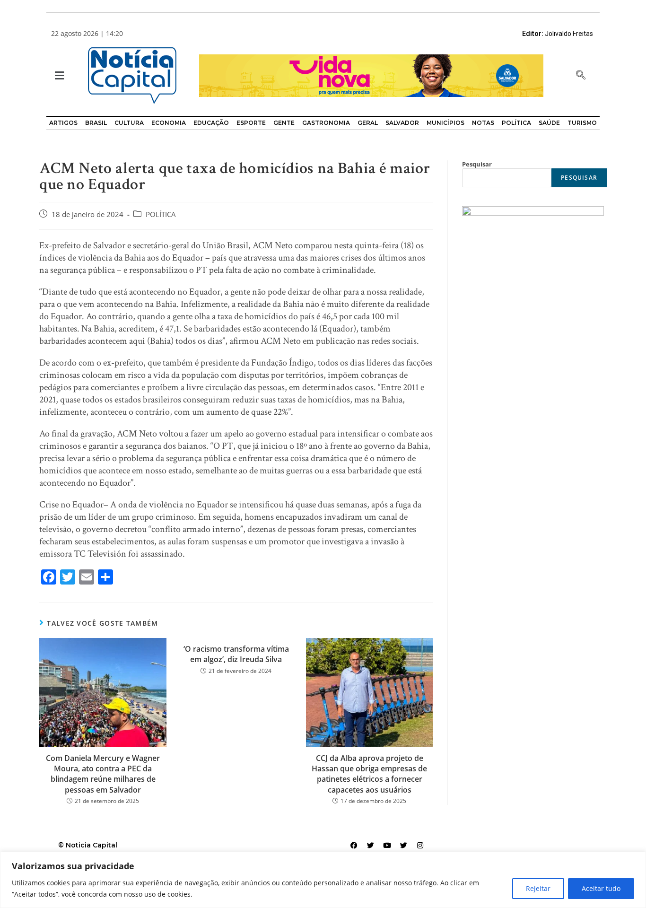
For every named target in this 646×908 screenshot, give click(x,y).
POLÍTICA (161, 214)
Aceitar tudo (601, 888)
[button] (58, 76)
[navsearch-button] (580, 75)
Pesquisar (477, 164)
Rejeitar (538, 888)
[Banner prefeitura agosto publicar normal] (371, 74)
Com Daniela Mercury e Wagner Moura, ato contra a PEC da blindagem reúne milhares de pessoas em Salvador (103, 774)
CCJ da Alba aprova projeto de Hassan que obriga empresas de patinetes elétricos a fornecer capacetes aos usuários (369, 774)
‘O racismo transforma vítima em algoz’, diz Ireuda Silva (236, 654)
